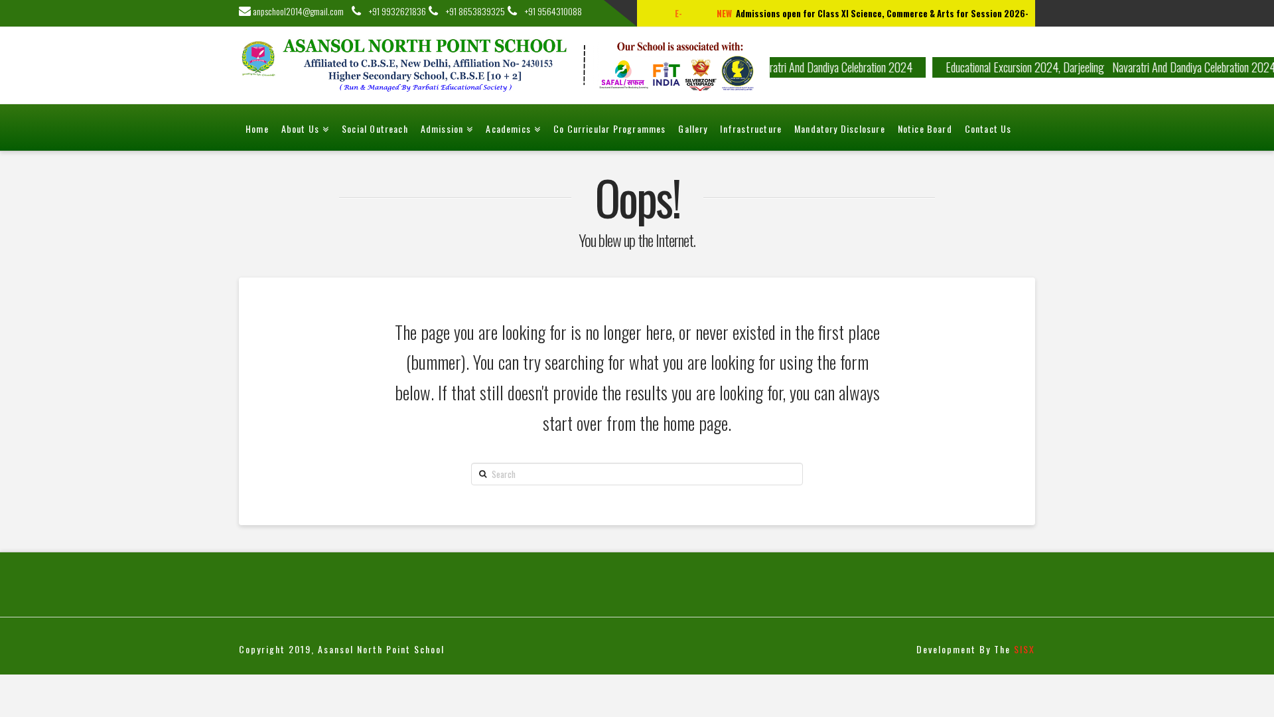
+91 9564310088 (549, 11)
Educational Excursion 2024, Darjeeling (1015, 67)
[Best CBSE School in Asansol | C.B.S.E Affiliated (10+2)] (504, 65)
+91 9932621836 (393, 11)
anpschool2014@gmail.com (301, 11)
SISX (1024, 649)
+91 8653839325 (471, 11)
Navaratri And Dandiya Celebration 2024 (821, 67)
